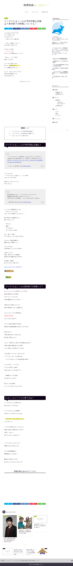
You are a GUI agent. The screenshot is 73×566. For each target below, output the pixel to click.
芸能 (57, 113)
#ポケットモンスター (20, 160)
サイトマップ (35, 12)
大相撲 (56, 89)
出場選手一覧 (60, 102)
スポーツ (56, 97)
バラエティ (58, 115)
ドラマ (57, 111)
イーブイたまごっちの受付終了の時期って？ (23, 133)
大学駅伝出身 (59, 105)
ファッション (57, 118)
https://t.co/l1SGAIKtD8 (37, 160)
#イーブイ (12, 160)
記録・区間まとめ (61, 103)
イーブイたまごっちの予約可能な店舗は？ (23, 131)
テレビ (6, 18)
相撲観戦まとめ (59, 94)
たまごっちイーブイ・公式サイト (13, 266)
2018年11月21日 (26, 166)
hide (27, 128)
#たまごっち (28, 160)
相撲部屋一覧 (59, 92)
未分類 (56, 122)
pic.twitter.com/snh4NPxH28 (14, 162)
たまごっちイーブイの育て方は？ (20, 135)
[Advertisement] (25, 92)
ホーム (26, 12)
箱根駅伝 (58, 100)
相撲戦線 (37, 5)
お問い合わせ (45, 12)
